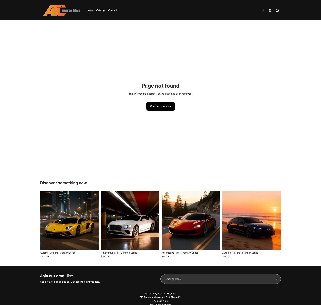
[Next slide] (94, 220)
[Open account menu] (270, 10)
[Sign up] (276, 279)
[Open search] (262, 10)
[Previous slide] (45, 220)
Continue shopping (160, 106)
